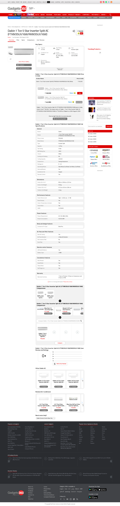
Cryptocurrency (28, 437)
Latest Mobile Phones (30, 447)
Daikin (9, 37)
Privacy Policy (47, 489)
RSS (29, 497)
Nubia (92, 435)
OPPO (92, 439)
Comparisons (30, 40)
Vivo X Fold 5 (11, 449)
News (43, 15)
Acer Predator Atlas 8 (66, 439)
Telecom (30, 17)
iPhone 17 (27, 441)
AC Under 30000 (92, 139)
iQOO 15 (10, 441)
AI (24, 15)
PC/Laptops (73, 17)
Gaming (42, 17)
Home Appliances (16, 26)
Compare (86, 15)
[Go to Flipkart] (41, 91)
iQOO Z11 (46, 441)
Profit (18, 2)
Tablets (89, 17)
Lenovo (92, 429)
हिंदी (21, 2)
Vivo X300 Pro (11, 443)
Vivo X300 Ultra (11, 437)
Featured (91, 98)
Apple (80, 429)
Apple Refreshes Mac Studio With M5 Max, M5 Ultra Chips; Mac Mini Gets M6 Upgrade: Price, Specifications (62, 474)
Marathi (77, 2)
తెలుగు (77, 489)
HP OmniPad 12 (29, 429)
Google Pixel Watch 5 (66, 433)
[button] (82, 311)
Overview (11, 40)
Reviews (49, 15)
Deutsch (73, 491)
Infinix (80, 439)
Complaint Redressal (49, 497)
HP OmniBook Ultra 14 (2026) (32, 439)
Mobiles (24, 17)
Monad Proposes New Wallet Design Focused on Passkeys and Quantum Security (95, 474)
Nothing (92, 433)
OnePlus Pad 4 (28, 433)
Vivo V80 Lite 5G (48, 435)
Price (17, 40)
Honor (80, 435)
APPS (62, 2)
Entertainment (50, 17)
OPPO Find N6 (11, 433)
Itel (79, 443)
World (13, 2)
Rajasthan (68, 2)
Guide (65, 15)
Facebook (61, 499)
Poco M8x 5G (47, 439)
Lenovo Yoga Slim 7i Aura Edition (15, 445)
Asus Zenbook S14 (12, 439)
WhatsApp (74, 499)
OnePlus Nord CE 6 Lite (30, 431)
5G (107, 17)
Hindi (66, 489)
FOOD (34, 2)
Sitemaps (30, 489)
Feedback (30, 491)
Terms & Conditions (49, 495)
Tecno (103, 437)
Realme (92, 443)
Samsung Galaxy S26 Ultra (14, 427)
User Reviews (40, 40)
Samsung (104, 429)
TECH (48, 2)
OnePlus (93, 437)
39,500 (48, 93)
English (62, 489)
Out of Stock (79, 102)
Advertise (30, 499)
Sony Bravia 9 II (64, 437)
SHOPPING (57, 2)
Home (10, 15)
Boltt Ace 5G (47, 431)
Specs (23, 40)
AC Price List (25, 26)
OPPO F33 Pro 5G (29, 435)
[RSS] (111, 2)
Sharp (103, 431)
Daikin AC (31, 26)
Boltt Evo (46, 429)
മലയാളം (67, 491)
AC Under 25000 (92, 136)
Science (95, 17)
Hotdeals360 (81, 17)
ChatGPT (10, 431)
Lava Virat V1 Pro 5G (49, 437)
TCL (103, 435)
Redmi (103, 427)
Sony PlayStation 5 (29, 427)
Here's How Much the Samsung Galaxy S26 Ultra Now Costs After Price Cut (27, 458)
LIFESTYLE (39, 2)
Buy (82, 33)
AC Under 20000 (92, 133)
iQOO (80, 441)
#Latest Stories (12, 471)
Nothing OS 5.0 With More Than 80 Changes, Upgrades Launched (61, 458)
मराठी (81, 489)
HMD (80, 433)
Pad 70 (62, 429)
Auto (37, 15)
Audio (63, 17)
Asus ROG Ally (64, 441)
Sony (103, 433)
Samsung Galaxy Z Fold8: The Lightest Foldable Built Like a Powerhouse (104, 102)
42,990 (48, 102)
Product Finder (74, 15)
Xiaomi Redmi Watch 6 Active (68, 431)
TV (67, 17)
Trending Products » (94, 49)
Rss (77, 499)
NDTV (9, 2)
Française (79, 491)
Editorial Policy (47, 493)
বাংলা (69, 489)
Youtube (67, 499)
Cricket (30, 2)
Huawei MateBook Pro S (50, 443)
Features (57, 15)
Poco (92, 441)
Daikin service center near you (44, 418)
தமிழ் (73, 489)
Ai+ (80, 427)
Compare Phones (29, 449)
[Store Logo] (79, 33)
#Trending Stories (13, 455)
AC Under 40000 (92, 141)
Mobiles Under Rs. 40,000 (14, 435)
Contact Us (31, 495)
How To (36, 17)
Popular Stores (93, 146)
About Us (30, 486)
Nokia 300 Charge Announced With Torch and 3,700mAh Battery (96, 458)
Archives (30, 493)
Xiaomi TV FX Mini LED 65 (67, 435)
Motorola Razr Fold (12, 429)
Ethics (45, 491)
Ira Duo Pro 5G (64, 427)
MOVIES (25, 2)
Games (52, 2)
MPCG (73, 2)
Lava (92, 427)
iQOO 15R (10, 447)
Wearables (102, 17)
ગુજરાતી (62, 491)
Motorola (93, 431)
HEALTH (44, 2)
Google (81, 431)
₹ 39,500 (80, 31)
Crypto (58, 17)
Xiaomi (103, 439)
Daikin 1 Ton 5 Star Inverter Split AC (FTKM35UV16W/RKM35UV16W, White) (56, 89)
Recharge (95, 15)
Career (45, 486)
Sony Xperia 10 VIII (48, 427)
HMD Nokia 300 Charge (50, 433)
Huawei (81, 437)
